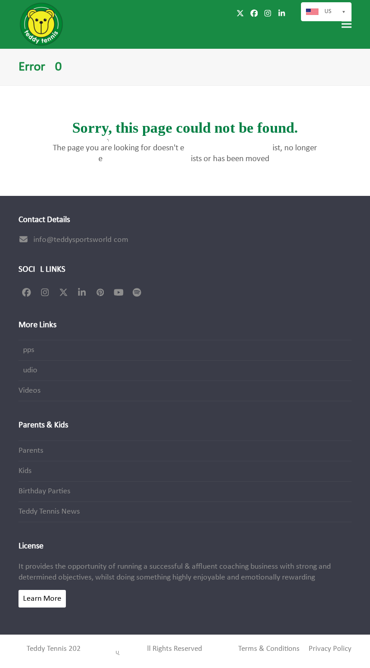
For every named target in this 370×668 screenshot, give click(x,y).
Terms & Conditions (269, 649)
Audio (27, 370)
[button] (347, 24)
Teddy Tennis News (49, 511)
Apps (26, 350)
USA (329, 11)
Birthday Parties (44, 491)
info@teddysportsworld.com (80, 240)
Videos (29, 390)
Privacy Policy (330, 649)
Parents (30, 450)
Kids (25, 471)
